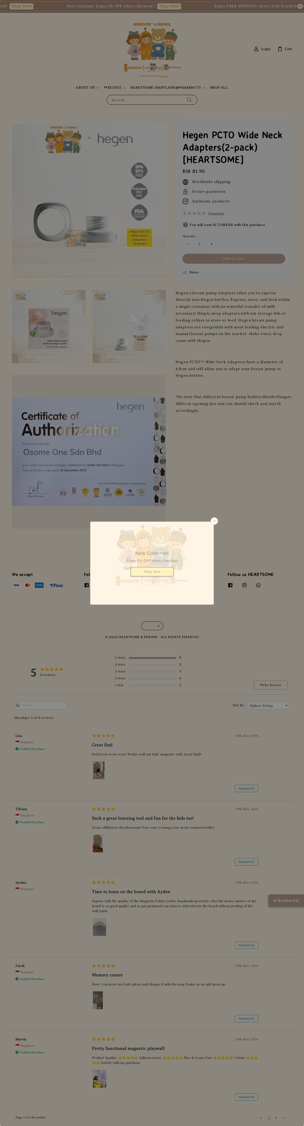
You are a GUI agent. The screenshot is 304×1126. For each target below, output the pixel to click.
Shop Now (152, 572)
